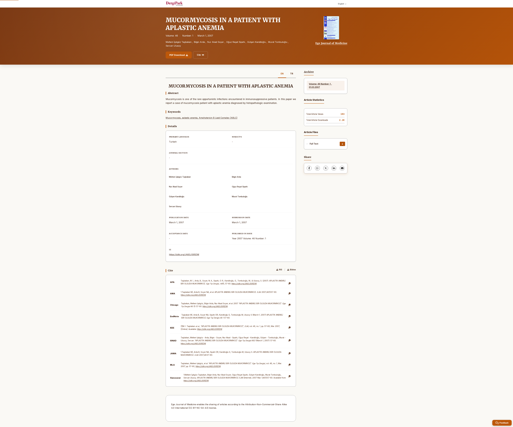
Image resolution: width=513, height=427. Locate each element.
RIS (280, 269)
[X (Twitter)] (325, 168)
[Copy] (289, 283)
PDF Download (177, 55)
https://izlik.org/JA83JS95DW (184, 254)
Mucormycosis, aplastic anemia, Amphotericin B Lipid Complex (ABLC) (201, 117)
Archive (309, 71)
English (341, 4)
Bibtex (293, 269)
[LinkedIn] (333, 168)
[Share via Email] (342, 168)
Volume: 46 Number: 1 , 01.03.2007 (320, 85)
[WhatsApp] (317, 168)
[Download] (342, 144)
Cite (199, 55)
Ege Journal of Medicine (331, 43)
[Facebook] (309, 168)
